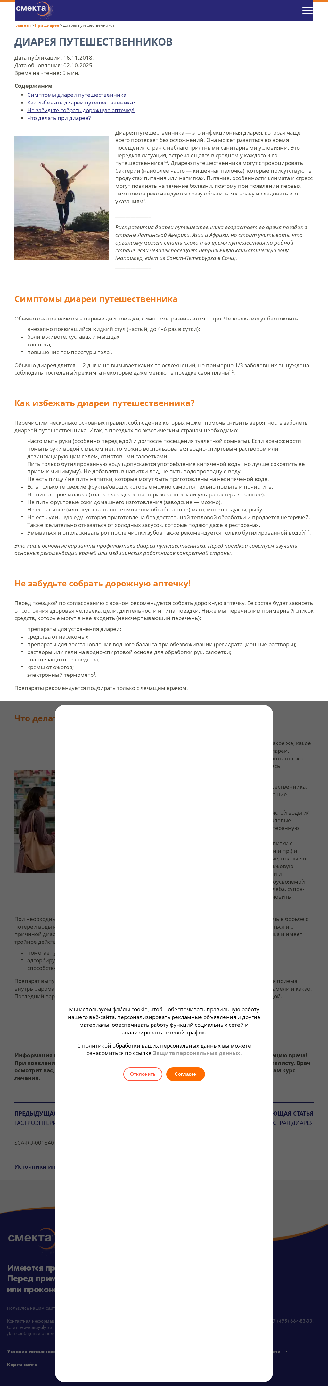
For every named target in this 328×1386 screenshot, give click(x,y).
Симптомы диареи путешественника (76, 94)
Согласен (186, 1074)
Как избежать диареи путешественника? (81, 102)
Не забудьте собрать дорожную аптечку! (81, 110)
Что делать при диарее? (59, 117)
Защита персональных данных (196, 1053)
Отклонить (143, 1074)
